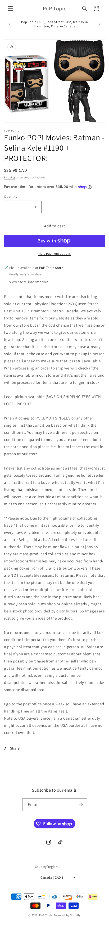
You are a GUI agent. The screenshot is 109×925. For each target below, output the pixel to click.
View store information (28, 281)
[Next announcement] (99, 24)
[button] (10, 8)
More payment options (54, 253)
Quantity (10, 196)
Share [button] (15, 748)
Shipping (9, 177)
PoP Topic (46, 915)
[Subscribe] (81, 804)
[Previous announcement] (10, 24)
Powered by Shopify (67, 915)
